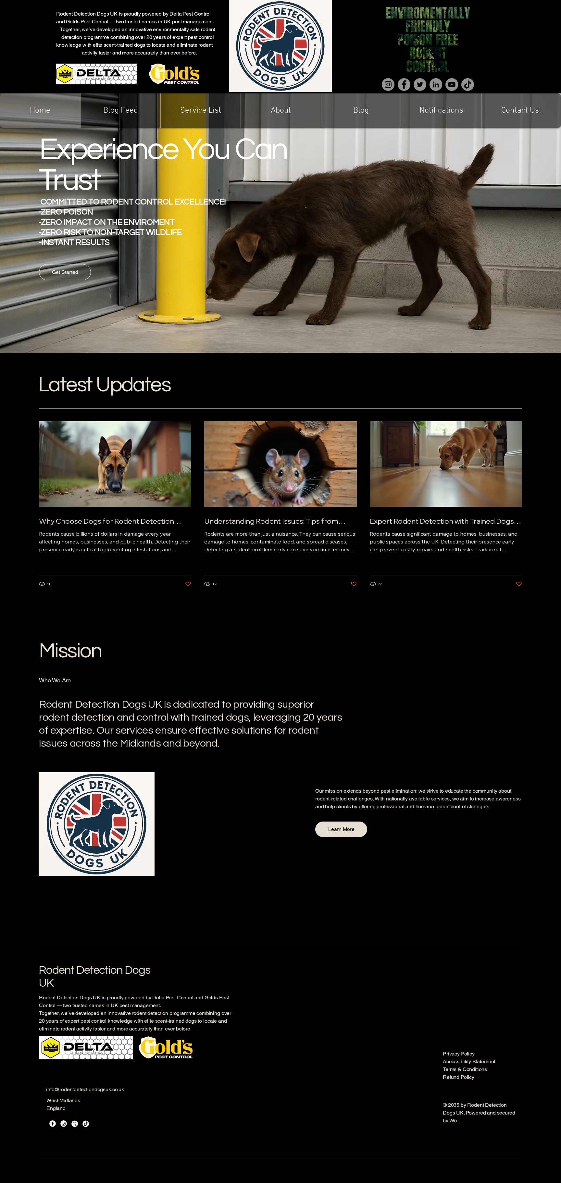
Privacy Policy (459, 1054)
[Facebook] (404, 84)
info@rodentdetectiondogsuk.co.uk (85, 1089)
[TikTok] (467, 84)
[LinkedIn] (436, 84)
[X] (75, 1124)
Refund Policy (458, 1077)
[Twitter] (420, 84)
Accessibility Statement (469, 1061)
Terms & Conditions (465, 1069)
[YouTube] (451, 84)
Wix (454, 1120)
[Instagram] (388, 84)
